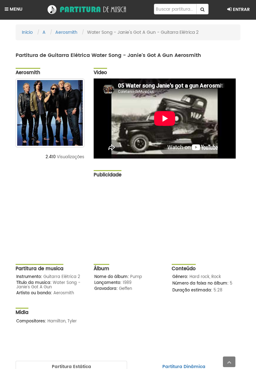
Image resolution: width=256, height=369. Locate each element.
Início (27, 32)
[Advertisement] (167, 225)
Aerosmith (66, 32)
